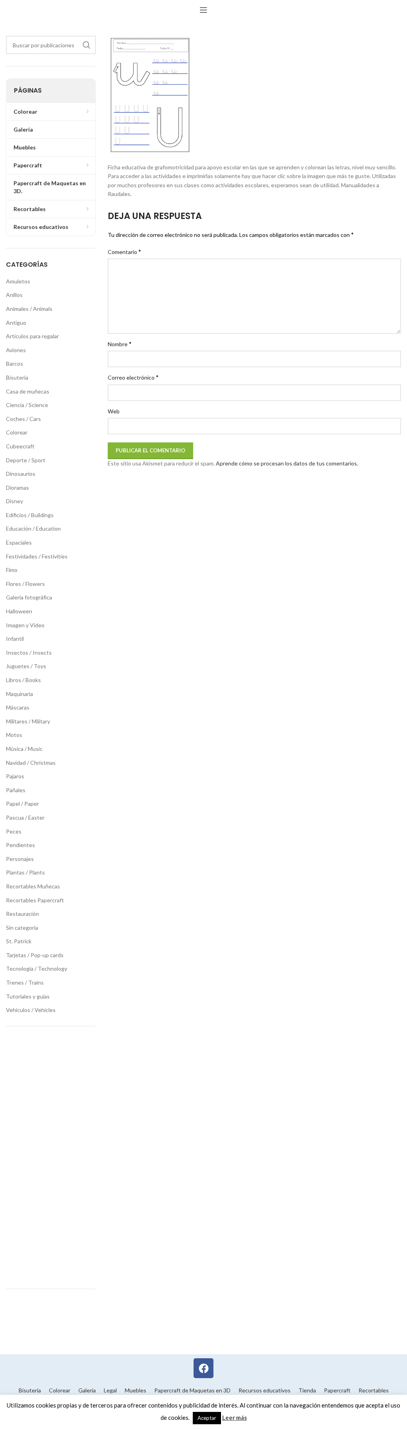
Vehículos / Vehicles (31, 1009)
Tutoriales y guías (28, 996)
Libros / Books (23, 680)
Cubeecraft (20, 446)
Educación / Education (33, 528)
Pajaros (15, 776)
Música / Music (24, 748)
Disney (14, 501)
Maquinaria (19, 693)
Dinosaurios (20, 473)
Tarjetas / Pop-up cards (35, 955)
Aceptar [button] (207, 1418)
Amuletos (18, 281)
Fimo (11, 569)
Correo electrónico (133, 377)
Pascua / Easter (25, 817)
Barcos (14, 363)
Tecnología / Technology (36, 968)
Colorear (16, 432)
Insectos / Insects (29, 652)
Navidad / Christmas (31, 762)
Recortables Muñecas (33, 886)
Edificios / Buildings (30, 515)
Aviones (16, 350)
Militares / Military (28, 721)
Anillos (14, 294)
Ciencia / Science (27, 404)
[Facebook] (203, 1368)
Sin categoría (22, 927)
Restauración (22, 913)
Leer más (234, 1417)
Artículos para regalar (32, 336)
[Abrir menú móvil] (203, 10)
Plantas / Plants (25, 872)
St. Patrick (18, 941)
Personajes (20, 858)
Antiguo (16, 322)
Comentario (124, 251)
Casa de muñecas (27, 391)
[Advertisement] (51, 1157)
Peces (13, 831)
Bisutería (17, 377)
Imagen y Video (25, 625)
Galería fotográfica (29, 597)
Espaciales (19, 542)
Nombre (120, 343)
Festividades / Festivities (37, 556)
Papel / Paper (22, 803)
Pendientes (20, 845)
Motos (14, 734)
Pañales (15, 790)
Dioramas (17, 487)
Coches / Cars (23, 418)
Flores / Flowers (25, 583)
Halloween (19, 611)
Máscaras (17, 707)
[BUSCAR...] (87, 45)
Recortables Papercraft (35, 900)
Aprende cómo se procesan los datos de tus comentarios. (287, 463)
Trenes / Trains (25, 982)
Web (114, 411)
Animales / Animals (29, 308)
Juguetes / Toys (26, 666)
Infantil (15, 638)
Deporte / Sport (25, 460)
